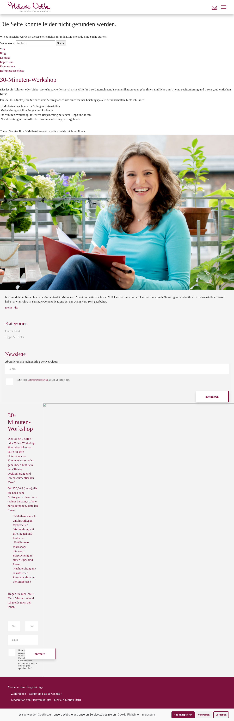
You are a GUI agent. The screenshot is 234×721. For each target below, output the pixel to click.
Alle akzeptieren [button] (183, 714)
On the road (12, 331)
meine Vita (11, 307)
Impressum (148, 714)
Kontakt (5, 57)
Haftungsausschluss (12, 70)
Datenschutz (7, 66)
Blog (3, 53)
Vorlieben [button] (221, 714)
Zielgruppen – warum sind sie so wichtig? (36, 693)
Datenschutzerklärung (38, 379)
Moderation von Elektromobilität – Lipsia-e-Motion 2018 (46, 700)
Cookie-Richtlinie (128, 714)
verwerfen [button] (204, 714)
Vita (2, 49)
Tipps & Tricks (14, 337)
